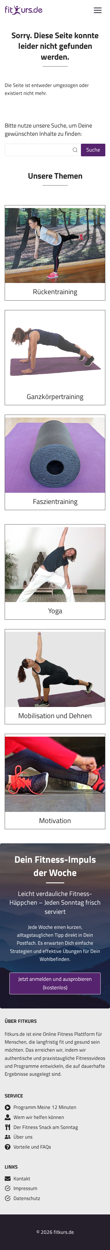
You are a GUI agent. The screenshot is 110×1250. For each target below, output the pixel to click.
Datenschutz (26, 1198)
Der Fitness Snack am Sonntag (45, 1127)
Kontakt (21, 1178)
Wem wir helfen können (38, 1117)
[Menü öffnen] (97, 10)
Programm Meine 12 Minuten (44, 1107)
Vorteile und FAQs (32, 1147)
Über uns (23, 1137)
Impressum (25, 1188)
